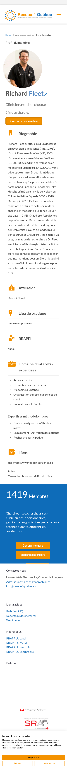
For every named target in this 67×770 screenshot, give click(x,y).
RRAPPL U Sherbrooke (20, 651)
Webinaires (13, 620)
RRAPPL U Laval (16, 638)
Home (8, 35)
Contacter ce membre (24, 121)
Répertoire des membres (21, 615)
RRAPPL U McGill (17, 643)
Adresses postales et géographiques (28, 582)
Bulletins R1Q (14, 611)
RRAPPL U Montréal (18, 647)
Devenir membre (32, 545)
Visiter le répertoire (32, 554)
